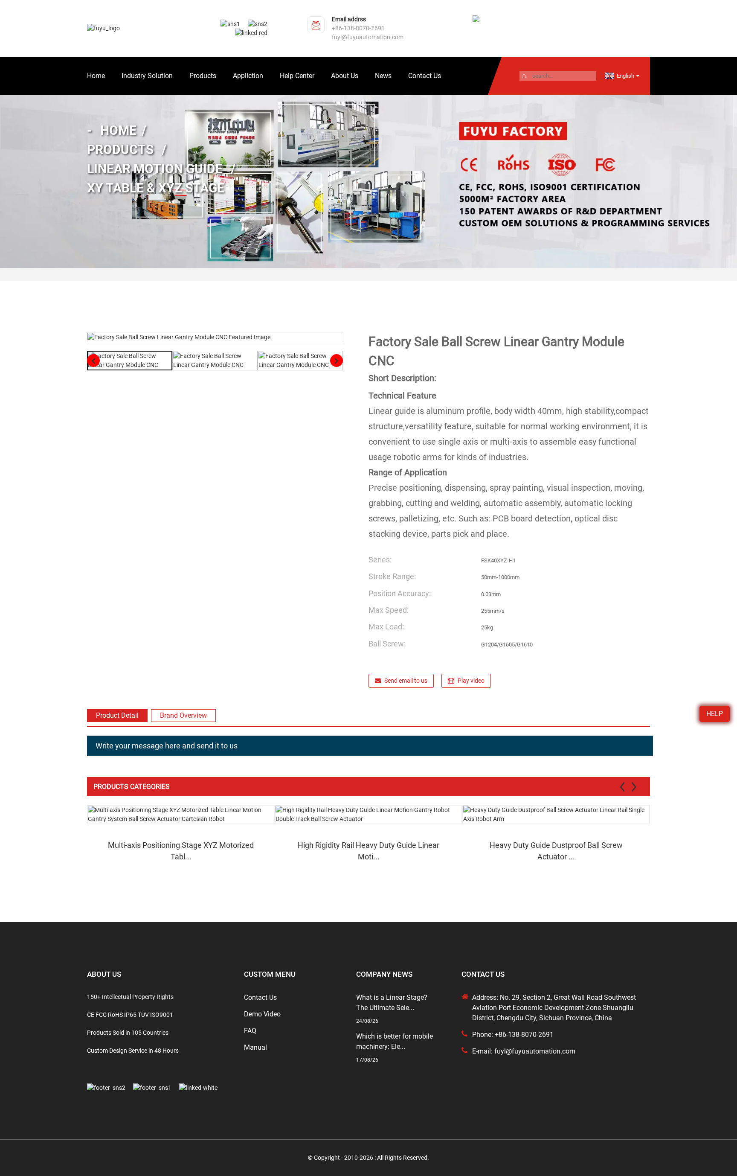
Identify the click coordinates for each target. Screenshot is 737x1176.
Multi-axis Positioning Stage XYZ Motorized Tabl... (181, 851)
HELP (714, 714)
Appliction (248, 76)
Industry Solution (147, 76)
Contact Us (424, 76)
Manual (255, 1047)
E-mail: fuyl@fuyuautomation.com (523, 1051)
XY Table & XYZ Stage (155, 187)
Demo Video (262, 1014)
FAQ (250, 1031)
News (383, 76)
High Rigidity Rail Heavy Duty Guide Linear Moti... (368, 851)
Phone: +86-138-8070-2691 (513, 1034)
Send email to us (405, 680)
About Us (344, 76)
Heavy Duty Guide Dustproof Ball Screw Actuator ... (556, 851)
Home (96, 76)
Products (202, 76)
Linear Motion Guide (155, 168)
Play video (471, 680)
